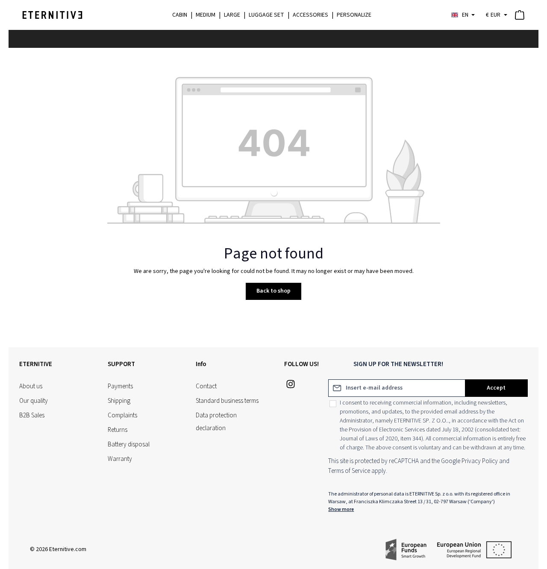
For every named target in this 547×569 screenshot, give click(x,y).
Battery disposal (129, 444)
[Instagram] (290, 386)
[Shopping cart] (521, 15)
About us (30, 386)
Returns (117, 429)
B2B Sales (31, 415)
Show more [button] (341, 509)
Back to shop (273, 291)
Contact (206, 386)
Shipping (119, 400)
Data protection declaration (216, 422)
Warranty (120, 459)
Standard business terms (227, 400)
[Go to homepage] (52, 15)
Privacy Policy (480, 461)
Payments (120, 386)
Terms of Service (349, 470)
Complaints (122, 415)
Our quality (33, 400)
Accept (496, 388)
